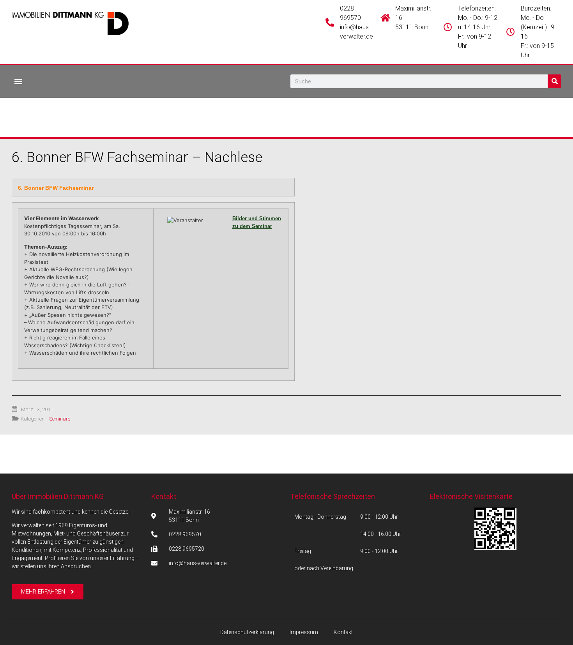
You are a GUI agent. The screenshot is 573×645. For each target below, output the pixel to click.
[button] (18, 80)
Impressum (304, 632)
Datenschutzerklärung (247, 632)
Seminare (60, 419)
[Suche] (554, 81)
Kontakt (163, 496)
